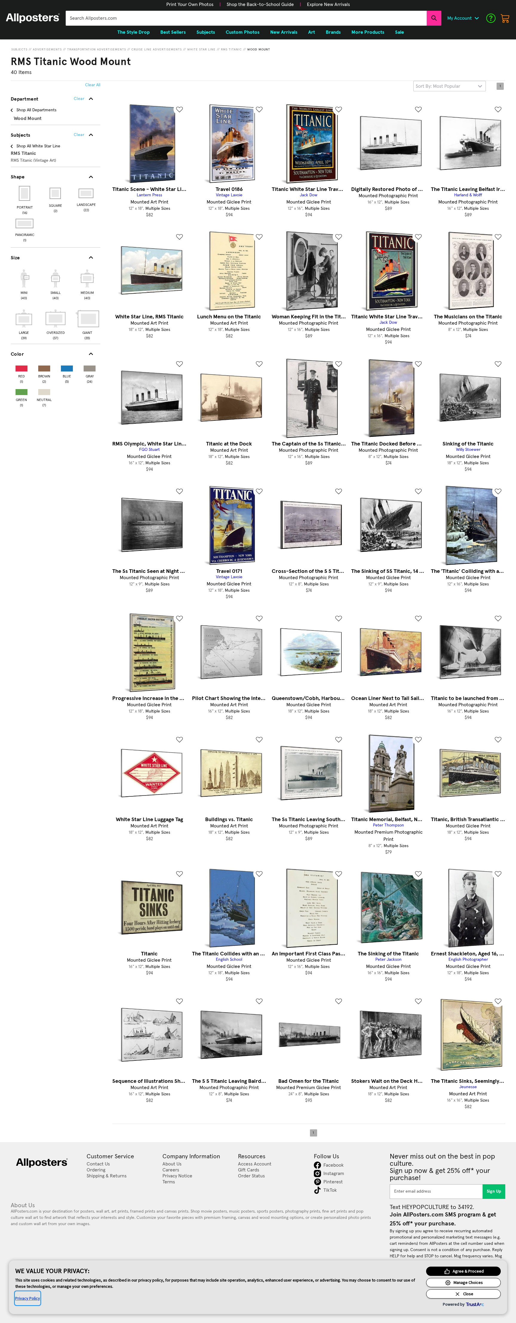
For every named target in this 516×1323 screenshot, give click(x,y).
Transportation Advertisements (96, 49)
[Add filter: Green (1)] (21, 390)
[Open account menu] (476, 18)
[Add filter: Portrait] (25, 193)
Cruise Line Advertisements (156, 49)
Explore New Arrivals (328, 4)
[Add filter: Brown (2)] (44, 367)
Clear (79, 135)
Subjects (19, 49)
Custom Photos (242, 32)
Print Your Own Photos (190, 4)
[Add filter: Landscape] (86, 193)
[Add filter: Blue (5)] (66, 367)
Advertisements (47, 49)
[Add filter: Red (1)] (21, 367)
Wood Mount (258, 49)
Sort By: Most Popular (438, 86)
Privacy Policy (27, 1298)
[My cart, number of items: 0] (505, 18)
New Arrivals (283, 32)
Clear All (92, 85)
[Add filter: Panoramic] (25, 223)
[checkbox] (24, 283)
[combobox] (246, 18)
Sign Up (494, 1191)
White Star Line (201, 49)
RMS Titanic (231, 49)
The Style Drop (133, 32)
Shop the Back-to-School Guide (260, 4)
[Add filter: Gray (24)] (89, 367)
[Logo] (33, 18)
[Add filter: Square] (56, 193)
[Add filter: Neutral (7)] (44, 390)
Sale (399, 32)
